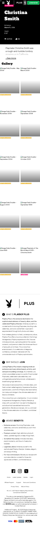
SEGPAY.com (10, 504)
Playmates (9, 5)
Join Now (33, 3)
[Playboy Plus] (14, 2)
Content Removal (20, 506)
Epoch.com (14, 500)
